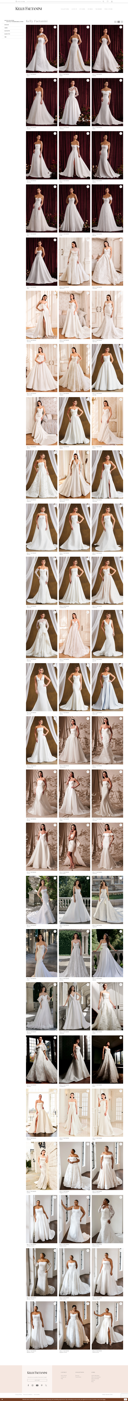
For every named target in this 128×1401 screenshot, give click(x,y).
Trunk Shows (78, 1377)
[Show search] (103, 1)
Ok (125, 1399)
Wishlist (93, 1380)
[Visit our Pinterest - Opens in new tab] (42, 1385)
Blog (93, 1381)
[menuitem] (20, 1)
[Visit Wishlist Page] (108, 1)
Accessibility (37, 1394)
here (104, 1399)
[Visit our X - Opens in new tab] (46, 1385)
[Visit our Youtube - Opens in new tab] (37, 1385)
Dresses (77, 1375)
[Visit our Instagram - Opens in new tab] (33, 1385)
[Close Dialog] (2, 1399)
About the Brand (95, 1378)
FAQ (62, 1378)
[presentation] (41, 49)
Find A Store (64, 1375)
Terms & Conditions (27, 1394)
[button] (112, 1)
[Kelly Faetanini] (29, 8)
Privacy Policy (19, 1394)
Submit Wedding (95, 1375)
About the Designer (96, 1377)
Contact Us (63, 1377)
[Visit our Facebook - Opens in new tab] (28, 1385)
